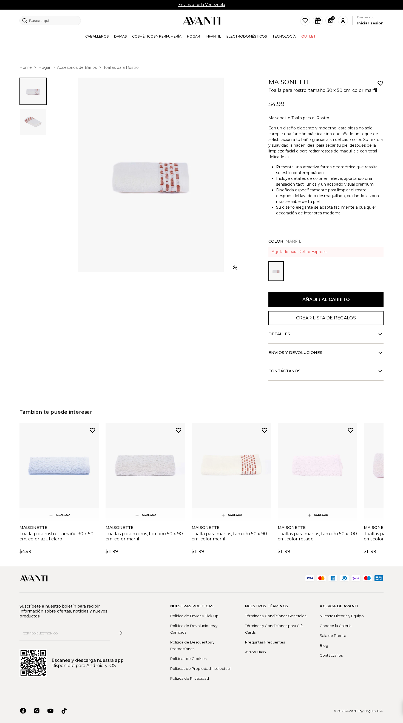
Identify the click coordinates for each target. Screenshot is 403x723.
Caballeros (97, 36)
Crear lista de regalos (326, 318)
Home (25, 67)
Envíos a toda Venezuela (201, 4)
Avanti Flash (255, 652)
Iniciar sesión (370, 23)
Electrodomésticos (246, 36)
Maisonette (289, 82)
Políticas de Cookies (188, 658)
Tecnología (284, 36)
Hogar (193, 36)
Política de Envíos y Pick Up (194, 616)
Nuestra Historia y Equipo (342, 616)
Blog (324, 645)
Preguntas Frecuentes (265, 642)
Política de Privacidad (189, 678)
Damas (120, 36)
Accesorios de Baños (77, 67)
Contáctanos (331, 655)
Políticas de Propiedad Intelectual (200, 668)
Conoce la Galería (335, 625)
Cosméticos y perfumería (156, 36)
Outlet (308, 36)
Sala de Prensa (333, 635)
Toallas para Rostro (121, 67)
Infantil (213, 36)
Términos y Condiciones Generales (275, 616)
